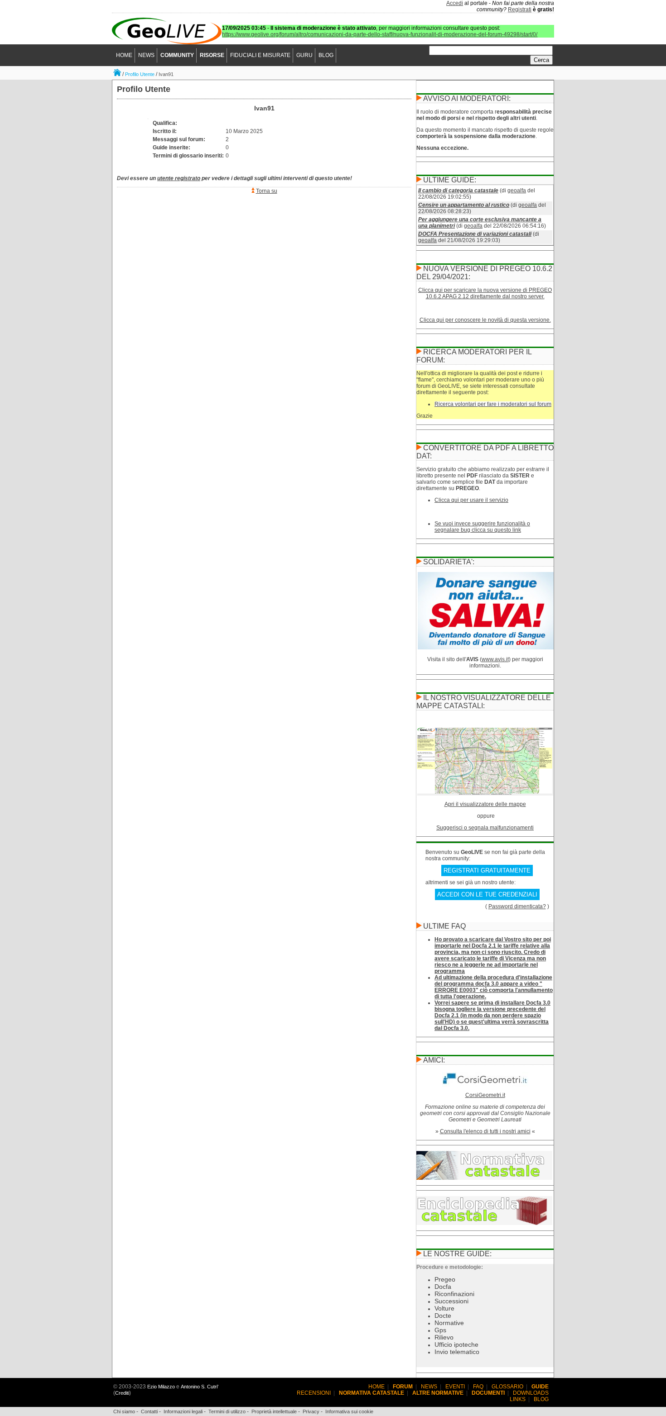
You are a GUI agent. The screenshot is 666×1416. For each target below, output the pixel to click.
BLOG (326, 55)
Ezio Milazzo (161, 1386)
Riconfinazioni (454, 1293)
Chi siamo (124, 1411)
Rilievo (444, 1337)
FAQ (478, 1386)
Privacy (311, 1411)
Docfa (442, 1286)
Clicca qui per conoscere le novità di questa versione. (485, 320)
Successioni (451, 1301)
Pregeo (444, 1279)
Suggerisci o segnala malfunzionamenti (485, 828)
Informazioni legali (183, 1411)
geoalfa (516, 190)
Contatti (149, 1411)
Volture (444, 1308)
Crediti (122, 1393)
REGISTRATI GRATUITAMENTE (487, 870)
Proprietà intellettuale (274, 1411)
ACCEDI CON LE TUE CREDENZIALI (487, 894)
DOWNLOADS (531, 1393)
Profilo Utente (139, 74)
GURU (304, 55)
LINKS (518, 1399)
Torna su (266, 191)
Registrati (519, 9)
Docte (442, 1315)
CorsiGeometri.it (485, 1095)
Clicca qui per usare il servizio (471, 500)
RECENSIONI (314, 1393)
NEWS (146, 55)
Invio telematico (456, 1351)
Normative (449, 1322)
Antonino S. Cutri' (199, 1386)
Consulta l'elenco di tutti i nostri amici (485, 1131)
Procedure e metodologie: (449, 1267)
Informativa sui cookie (349, 1411)
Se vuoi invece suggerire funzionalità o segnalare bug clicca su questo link (482, 526)
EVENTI (455, 1386)
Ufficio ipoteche (456, 1344)
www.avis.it (495, 659)
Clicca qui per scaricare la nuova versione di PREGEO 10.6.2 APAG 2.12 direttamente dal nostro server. (485, 293)
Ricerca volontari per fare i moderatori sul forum (492, 404)
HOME (124, 55)
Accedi (454, 3)
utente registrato (178, 178)
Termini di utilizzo (227, 1411)
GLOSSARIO (507, 1386)
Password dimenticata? (517, 906)
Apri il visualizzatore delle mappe (485, 804)
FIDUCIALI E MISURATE (260, 55)
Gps (440, 1330)
